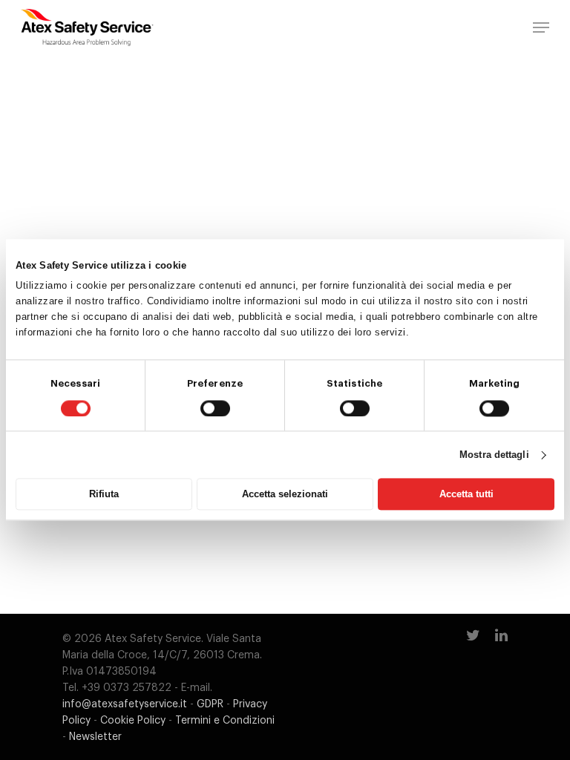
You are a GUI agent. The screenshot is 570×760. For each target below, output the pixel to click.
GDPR (210, 704)
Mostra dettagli (494, 454)
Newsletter (95, 737)
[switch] (215, 408)
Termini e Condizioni (225, 720)
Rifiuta (104, 494)
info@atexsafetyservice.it (124, 704)
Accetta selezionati (285, 494)
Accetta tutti (466, 494)
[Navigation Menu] (541, 27)
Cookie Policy (133, 720)
